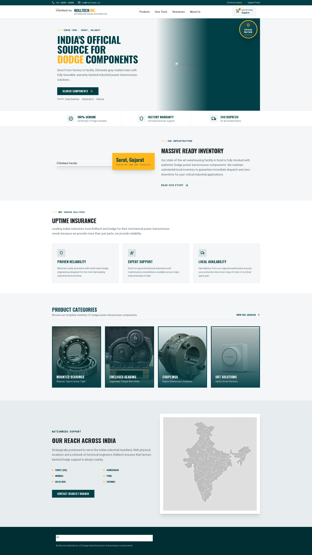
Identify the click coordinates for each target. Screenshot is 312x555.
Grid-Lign (100, 99)
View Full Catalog (248, 315)
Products (144, 11)
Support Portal (254, 2)
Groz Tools (161, 11)
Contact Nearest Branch (73, 494)
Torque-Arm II (88, 99)
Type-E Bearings (72, 99)
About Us (195, 11)
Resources (178, 11)
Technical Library (234, 2)
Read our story (175, 185)
